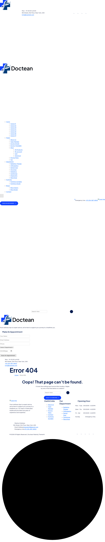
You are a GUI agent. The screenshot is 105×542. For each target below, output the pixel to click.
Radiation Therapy (16, 164)
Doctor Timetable (15, 146)
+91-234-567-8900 (92, 200)
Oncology (13, 170)
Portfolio (9, 180)
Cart (16, 154)
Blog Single (14, 190)
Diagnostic (13, 176)
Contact (8, 192)
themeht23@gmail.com (30, 427)
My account (18, 152)
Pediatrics (13, 172)
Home (8, 122)
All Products (19, 150)
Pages (8, 138)
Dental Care (14, 168)
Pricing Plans (14, 158)
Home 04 (13, 130)
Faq (11, 160)
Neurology (13, 178)
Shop (12, 148)
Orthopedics (14, 166)
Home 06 (13, 134)
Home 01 (13, 124)
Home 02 (13, 126)
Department (10, 162)
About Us (13, 140)
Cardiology (13, 174)
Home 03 (13, 128)
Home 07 (13, 136)
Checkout (18, 156)
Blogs (8, 186)
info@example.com (28, 15)
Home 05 (13, 132)
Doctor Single (14, 144)
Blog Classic (14, 188)
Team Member (14, 142)
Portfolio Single (15, 184)
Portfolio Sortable (16, 182)
